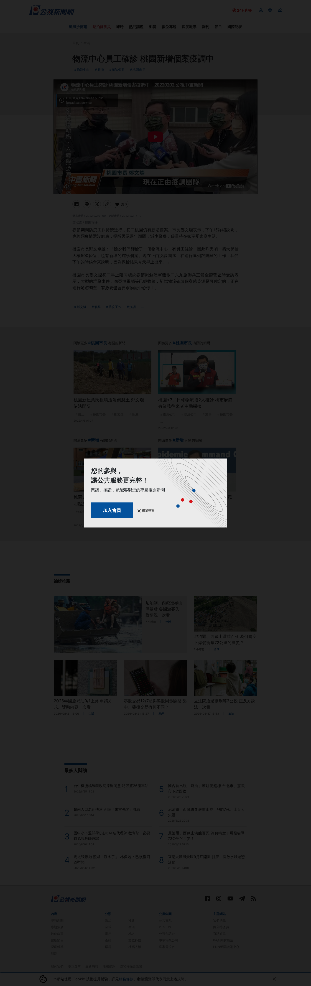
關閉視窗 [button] (147, 510)
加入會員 (112, 510)
